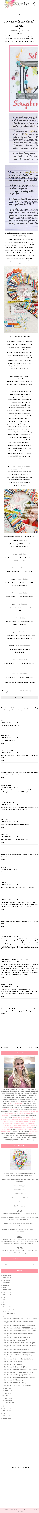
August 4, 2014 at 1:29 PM (10, 804)
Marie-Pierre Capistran (23, 646)
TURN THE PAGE (8, 1127)
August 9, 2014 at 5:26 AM (10, 986)
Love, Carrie (5, 703)
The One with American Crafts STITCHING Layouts (19, 1352)
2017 (5, 1297)
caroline (4, 917)
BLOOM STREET (31, 1123)
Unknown (4, 768)
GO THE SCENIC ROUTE (17, 1123)
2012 (5, 1408)
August (8, 1316)
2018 (5, 1294)
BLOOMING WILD (32, 1119)
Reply (3, 712)
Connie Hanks (23, 632)
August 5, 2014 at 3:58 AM (10, 884)
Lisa (2, 897)
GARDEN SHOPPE (9, 1121)
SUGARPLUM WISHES (19, 1119)
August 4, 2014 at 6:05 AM (10, 752)
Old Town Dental (16, 1103)
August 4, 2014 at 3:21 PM (10, 821)
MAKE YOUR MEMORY (10, 1109)
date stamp (13, 469)
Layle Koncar (8, 1243)
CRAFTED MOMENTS (31, 1111)
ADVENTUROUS (6, 1119)
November (9, 1309)
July (6, 1388)
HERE (28, 1219)
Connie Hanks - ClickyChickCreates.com (15, 959)
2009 (5, 1415)
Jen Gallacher (23, 568)
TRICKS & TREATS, (29, 1117)
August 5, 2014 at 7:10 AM (10, 918)
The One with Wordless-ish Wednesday (16, 1349)
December (9, 1306)
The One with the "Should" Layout (14, 1380)
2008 (5, 1418)
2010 (5, 1413)
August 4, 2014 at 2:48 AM (10, 722)
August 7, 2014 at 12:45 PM (10, 961)
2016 (5, 1299)
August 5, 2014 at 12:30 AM (10, 869)
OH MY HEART (18, 1127)
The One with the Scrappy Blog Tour (15, 1367)
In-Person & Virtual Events (19, 1198)
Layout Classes (19, 1190)
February (9, 1400)
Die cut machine (18, 482)
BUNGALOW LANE (29, 1121)
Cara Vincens (17, 38)
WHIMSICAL (24, 1125)
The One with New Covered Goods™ (15, 1340)
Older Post (33, 1047)
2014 (5, 1304)
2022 (5, 1285)
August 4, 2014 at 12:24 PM (10, 787)
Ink (20, 477)
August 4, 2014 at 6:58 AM (10, 770)
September (9, 1314)
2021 (5, 1287)
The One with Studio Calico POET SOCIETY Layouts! (20, 1328)
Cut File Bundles (19, 1206)
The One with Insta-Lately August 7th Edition (18, 1375)
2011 (5, 1411)
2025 (5, 1278)
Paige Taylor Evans (10, 1510)
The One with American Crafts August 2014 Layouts (20, 1325)
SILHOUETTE (34, 1132)
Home (19, 1047)
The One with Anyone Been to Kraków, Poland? (18, 1372)
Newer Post (6, 1047)
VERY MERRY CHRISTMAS (13, 1113)
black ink (15, 456)
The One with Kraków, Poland (13, 1361)
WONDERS (6, 1123)
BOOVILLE (20, 1111)
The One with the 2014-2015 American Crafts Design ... (21, 1369)
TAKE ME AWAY (28, 1127)
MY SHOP (31, 1134)
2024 (5, 1280)
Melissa (3, 867)
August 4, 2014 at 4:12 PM (10, 836)
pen (23, 466)
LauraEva (4, 882)
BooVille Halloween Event (21, 1224)
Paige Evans (23, 540)
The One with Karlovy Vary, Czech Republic (17, 1385)
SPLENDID (19, 1121)
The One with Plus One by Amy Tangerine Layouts (19, 1377)
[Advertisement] (19, 1441)
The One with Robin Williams (13, 1364)
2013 (5, 1406)
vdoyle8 (4, 1004)
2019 (5, 1292)
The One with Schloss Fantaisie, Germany (17, 1337)
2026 (5, 1275)
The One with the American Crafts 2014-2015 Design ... (21, 1318)
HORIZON (16, 1125)
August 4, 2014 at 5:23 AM (10, 737)
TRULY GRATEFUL (7, 1125)
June (7, 1391)
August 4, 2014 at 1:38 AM (10, 705)
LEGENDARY (6, 1115)
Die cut (24, 399)
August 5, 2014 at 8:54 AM (10, 936)
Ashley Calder (23, 593)
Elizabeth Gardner (7, 802)
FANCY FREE (6, 1129)
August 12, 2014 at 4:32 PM (10, 1006)
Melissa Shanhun (23, 579)
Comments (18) (25, 691)
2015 (5, 1302)
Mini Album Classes (19, 1194)
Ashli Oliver (22, 554)
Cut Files (19, 1202)
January (8, 1403)
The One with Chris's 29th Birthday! (15, 1382)
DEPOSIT (33, 1213)
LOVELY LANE (26, 1113)
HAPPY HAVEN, (18, 1117)
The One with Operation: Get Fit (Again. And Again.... (20, 1343)
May (6, 1393)
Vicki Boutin (32, 1241)
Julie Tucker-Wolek (8, 750)
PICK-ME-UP (33, 1125)
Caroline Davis (22, 604)
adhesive (27, 466)
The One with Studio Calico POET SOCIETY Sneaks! (20, 1330)
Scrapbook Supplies (19, 1186)
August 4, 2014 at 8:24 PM (10, 852)
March (7, 1398)
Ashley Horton (6, 850)
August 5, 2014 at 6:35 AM (10, 899)
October (8, 1311)
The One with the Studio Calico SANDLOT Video (19, 1359)
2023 (5, 1282)
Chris (3, 720)
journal (19, 442)
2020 (5, 1290)
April (7, 1395)
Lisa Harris (23, 618)
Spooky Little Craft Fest (24, 1230)
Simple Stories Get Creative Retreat (25, 1217)
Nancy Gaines (23, 659)
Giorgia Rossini (6, 984)
